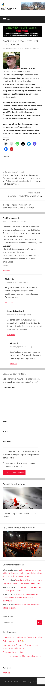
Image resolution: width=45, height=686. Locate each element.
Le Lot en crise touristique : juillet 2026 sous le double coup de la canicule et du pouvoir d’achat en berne (22, 573)
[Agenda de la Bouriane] (22, 508)
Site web (6, 441)
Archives (6, 673)
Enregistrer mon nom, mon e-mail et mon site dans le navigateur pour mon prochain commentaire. (22, 454)
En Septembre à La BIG (12, 652)
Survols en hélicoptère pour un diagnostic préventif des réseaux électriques (21, 597)
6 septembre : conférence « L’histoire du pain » (22, 637)
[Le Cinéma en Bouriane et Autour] (22, 556)
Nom (5, 422)
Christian (35, 49)
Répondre (6, 270)
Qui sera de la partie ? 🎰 (13, 641)
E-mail (6, 431)
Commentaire (9, 387)
